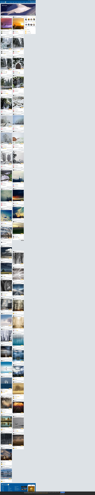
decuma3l (4, 51)
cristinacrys (15, 51)
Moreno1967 (4, 147)
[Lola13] (26, 25)
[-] (29, 19)
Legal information (17, 488)
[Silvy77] (29, 25)
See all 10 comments (20, 34)
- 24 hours (3, 487)
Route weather (20, 2)
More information (62, 493)
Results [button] (26, 27)
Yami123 (4, 223)
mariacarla (15, 396)
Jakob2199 (15, 184)
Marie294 (4, 31)
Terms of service (16, 486)
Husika (15, 31)
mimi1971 (4, 73)
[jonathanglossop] (31, 19)
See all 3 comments (9, 206)
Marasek (3, 36)
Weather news (28, 2)
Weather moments (32, 2)
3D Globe (24, 2)
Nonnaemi (4, 93)
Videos (16, 2)
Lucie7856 (15, 111)
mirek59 (4, 242)
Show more (33, 22)
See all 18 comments (9, 34)
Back (3, 14)
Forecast (11, 2)
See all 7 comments (21, 54)
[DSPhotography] (31, 25)
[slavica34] (26, 19)
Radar (13, 2)
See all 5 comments (9, 186)
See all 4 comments (9, 94)
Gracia (3, 276)
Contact (15, 487)
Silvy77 (3, 462)
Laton (3, 185)
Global (31, 14)
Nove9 (3, 392)
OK (62, 492)
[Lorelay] (34, 25)
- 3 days (2, 488)
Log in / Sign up (30, 0)
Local (34, 14)
